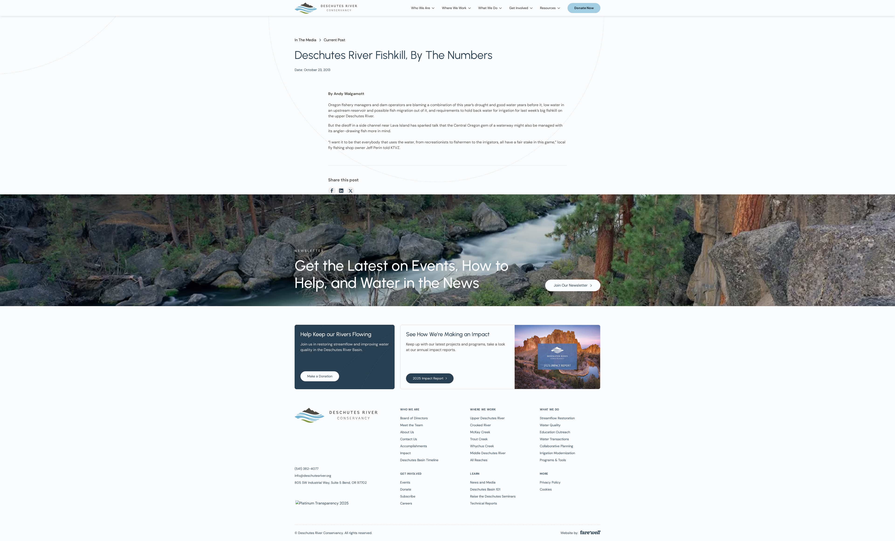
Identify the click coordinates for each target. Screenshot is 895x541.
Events (405, 482)
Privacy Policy (550, 482)
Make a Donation (319, 376)
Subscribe (407, 496)
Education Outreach (555, 432)
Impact (405, 453)
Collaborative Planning (556, 446)
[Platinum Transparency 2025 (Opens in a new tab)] (322, 502)
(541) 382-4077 (306, 469)
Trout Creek (479, 439)
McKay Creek (480, 432)
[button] (422, 8)
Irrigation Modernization (557, 453)
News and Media (483, 482)
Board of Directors (414, 418)
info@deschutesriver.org (313, 475)
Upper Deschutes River (487, 418)
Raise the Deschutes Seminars (493, 496)
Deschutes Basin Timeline (419, 460)
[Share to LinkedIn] (341, 190)
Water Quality (550, 425)
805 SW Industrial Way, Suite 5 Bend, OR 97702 (331, 482)
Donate (405, 489)
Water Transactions (554, 439)
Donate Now (584, 8)
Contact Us (408, 439)
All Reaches (478, 460)
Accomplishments (413, 446)
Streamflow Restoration (557, 418)
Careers (406, 503)
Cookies (546, 489)
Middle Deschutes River (488, 453)
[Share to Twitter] (350, 190)
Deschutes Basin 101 (485, 489)
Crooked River (480, 425)
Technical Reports (483, 503)
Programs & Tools (553, 460)
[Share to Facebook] (332, 190)
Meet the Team (411, 425)
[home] (326, 8)
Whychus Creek (482, 446)
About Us (407, 432)
